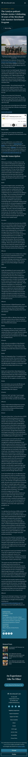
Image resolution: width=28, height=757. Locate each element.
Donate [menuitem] (14, 725)
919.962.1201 (15, 700)
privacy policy (21, 746)
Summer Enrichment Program (8, 62)
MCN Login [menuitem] (14, 729)
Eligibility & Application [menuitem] (14, 710)
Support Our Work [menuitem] (14, 716)
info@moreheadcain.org (14, 702)
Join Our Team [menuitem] (14, 732)
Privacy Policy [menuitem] (14, 738)
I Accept (14, 750)
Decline (14, 754)
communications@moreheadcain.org (12, 152)
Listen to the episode (6, 112)
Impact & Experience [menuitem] (14, 713)
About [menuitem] (14, 722)
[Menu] (25, 2)
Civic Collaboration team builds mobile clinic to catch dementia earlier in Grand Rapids (17, 662)
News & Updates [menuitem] (14, 719)
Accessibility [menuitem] (14, 735)
